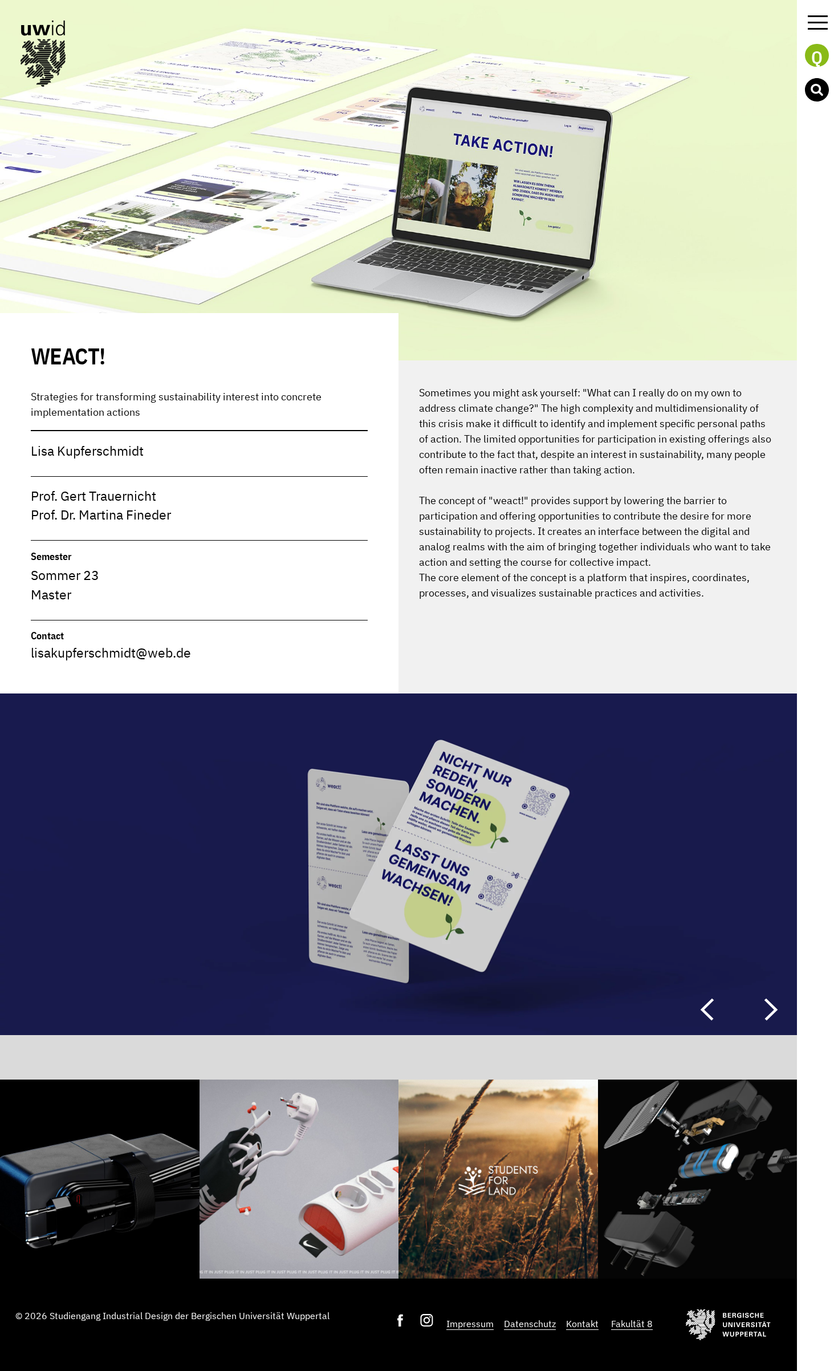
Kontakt (582, 1323)
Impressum (470, 1323)
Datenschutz (530, 1323)
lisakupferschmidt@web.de (111, 652)
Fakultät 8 (632, 1323)
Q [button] (817, 56)
